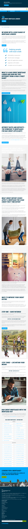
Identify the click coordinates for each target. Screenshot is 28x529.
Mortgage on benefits (18, 423)
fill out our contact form (13, 416)
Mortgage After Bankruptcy (19, 425)
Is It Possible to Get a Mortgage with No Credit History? (8, 457)
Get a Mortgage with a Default (20, 459)
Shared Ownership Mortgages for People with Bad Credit (8, 438)
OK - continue (6, 5)
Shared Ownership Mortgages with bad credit (8, 465)
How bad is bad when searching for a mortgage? (20, 444)
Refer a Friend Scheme (4, 516)
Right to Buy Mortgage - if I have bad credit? (8, 459)
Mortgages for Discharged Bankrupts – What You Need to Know (20, 438)
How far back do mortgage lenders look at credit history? (20, 461)
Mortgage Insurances (4, 515)
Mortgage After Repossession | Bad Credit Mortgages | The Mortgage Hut (8, 463)
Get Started (4, 45)
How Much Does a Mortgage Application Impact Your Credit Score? (20, 457)
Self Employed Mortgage (4, 502)
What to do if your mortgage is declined (8, 461)
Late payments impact (6, 423)
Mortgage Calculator (5, 142)
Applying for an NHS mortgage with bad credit (8, 425)
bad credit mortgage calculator (15, 139)
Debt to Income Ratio (6, 440)
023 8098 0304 (3, 506)
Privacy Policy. (10, 3)
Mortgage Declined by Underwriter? (20, 463)
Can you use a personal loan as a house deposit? (8, 444)
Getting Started (4, 328)
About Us (3, 514)
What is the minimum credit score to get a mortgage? (20, 465)
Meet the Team (3, 517)
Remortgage (3, 503)
